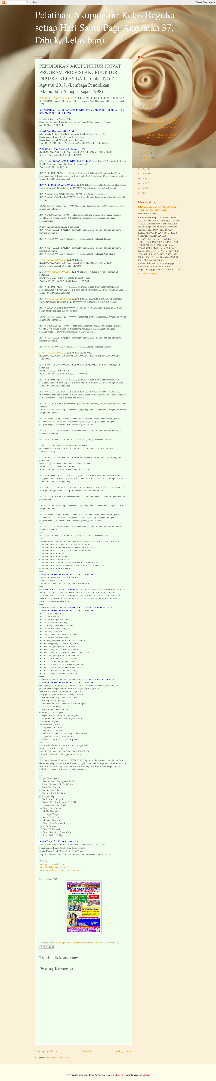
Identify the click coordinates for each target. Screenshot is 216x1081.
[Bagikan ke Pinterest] (52, 947)
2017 (144, 97)
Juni (146, 116)
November (149, 101)
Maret (147, 152)
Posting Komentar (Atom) (57, 1057)
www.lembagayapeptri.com (51, 863)
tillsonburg (120, 1074)
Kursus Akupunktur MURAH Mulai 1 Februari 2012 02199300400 (159, 209)
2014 (144, 178)
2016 (144, 168)
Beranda (87, 1051)
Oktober (148, 106)
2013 (144, 183)
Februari (148, 157)
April (146, 148)
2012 (144, 188)
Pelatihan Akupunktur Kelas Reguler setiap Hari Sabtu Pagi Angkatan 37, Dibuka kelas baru (105, 27)
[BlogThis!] (43, 947)
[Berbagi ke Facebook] (49, 947)
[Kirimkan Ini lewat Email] (40, 947)
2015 (144, 173)
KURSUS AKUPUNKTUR (54, 259)
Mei (146, 143)
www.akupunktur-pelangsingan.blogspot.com (59, 869)
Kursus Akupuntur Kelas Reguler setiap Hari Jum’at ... (160, 129)
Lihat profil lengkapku (148, 273)
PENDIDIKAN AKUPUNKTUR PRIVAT (58, 97)
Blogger (146, 1074)
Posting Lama (123, 1051)
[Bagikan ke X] (46, 947)
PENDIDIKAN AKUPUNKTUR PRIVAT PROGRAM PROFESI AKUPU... (161, 136)
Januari (147, 162)
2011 (144, 192)
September (149, 111)
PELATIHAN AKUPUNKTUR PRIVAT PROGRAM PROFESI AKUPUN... (161, 121)
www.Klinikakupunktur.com (52, 866)
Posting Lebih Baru (47, 1051)
